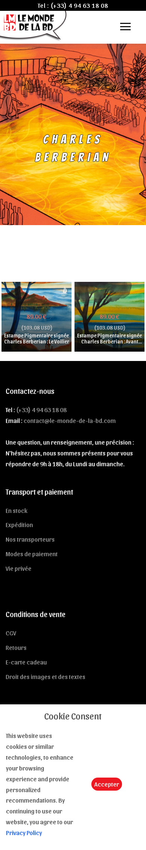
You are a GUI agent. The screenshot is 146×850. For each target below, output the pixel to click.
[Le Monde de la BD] (34, 25)
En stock (16, 510)
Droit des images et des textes (45, 676)
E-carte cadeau (26, 662)
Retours (16, 647)
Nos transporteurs (30, 539)
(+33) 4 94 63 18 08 (79, 5)
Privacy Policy (24, 832)
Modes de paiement (32, 553)
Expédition (19, 524)
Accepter (106, 784)
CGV (11, 632)
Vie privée (18, 568)
